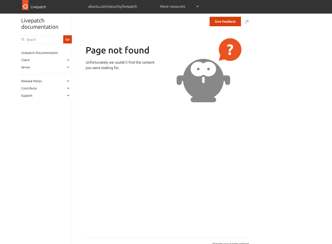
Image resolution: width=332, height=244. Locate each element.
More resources (172, 6)
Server (25, 67)
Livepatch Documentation (39, 53)
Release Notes (31, 81)
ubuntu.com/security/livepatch (112, 6)
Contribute (29, 88)
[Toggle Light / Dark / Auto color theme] (247, 21)
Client (25, 60)
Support (27, 95)
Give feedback (225, 21)
